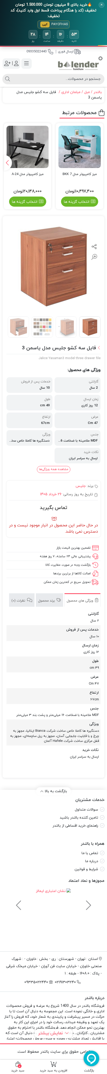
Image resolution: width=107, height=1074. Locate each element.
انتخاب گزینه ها (76, 201)
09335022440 (36, 51)
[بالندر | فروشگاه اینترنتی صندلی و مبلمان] (80, 63)
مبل (87, 92)
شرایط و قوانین (86, 869)
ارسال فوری (65, 51)
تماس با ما (90, 853)
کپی (45, 24)
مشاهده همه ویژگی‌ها (53, 469)
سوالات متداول (86, 809)
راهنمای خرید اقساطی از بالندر (75, 825)
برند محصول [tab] (47, 600)
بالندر (97, 92)
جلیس (81, 486)
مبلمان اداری (71, 92)
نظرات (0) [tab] (18, 600)
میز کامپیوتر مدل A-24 (28, 174)
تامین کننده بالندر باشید (79, 817)
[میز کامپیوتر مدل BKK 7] (79, 147)
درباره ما (91, 861)
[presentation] (8, 163)
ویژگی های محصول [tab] (80, 600)
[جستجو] (7, 79)
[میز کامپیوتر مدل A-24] (27, 147)
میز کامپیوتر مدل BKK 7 (80, 174)
